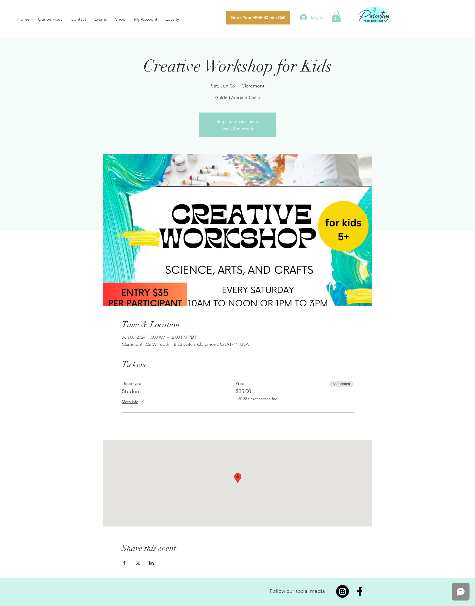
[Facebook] (360, 591)
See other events (237, 128)
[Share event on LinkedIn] (151, 563)
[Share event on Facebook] (124, 563)
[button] (336, 16)
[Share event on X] (137, 563)
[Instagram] (342, 591)
